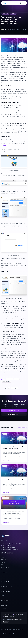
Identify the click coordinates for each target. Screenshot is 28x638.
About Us (3, 598)
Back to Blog (5, 10)
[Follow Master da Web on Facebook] (2, 553)
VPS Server (3, 559)
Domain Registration (5, 591)
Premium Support (5, 600)
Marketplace (4, 589)
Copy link (15, 388)
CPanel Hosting (4, 572)
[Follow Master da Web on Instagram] (5, 553)
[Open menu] (24, 3)
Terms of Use (4, 608)
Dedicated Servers (13, 414)
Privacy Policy (4, 605)
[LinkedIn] (9, 388)
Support (14, 13)
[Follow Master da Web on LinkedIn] (8, 553)
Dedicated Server (5, 567)
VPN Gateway (4, 584)
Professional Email (5, 581)
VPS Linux (3, 562)
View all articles (22, 427)
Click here (4, 145)
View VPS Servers (13, 410)
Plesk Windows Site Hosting (7, 575)
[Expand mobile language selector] (21, 3)
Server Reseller (4, 603)
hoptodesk (5, 13)
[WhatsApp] (6, 388)
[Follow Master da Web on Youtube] (11, 553)
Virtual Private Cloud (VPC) (7, 586)
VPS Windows (4, 564)
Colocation (3, 569)
